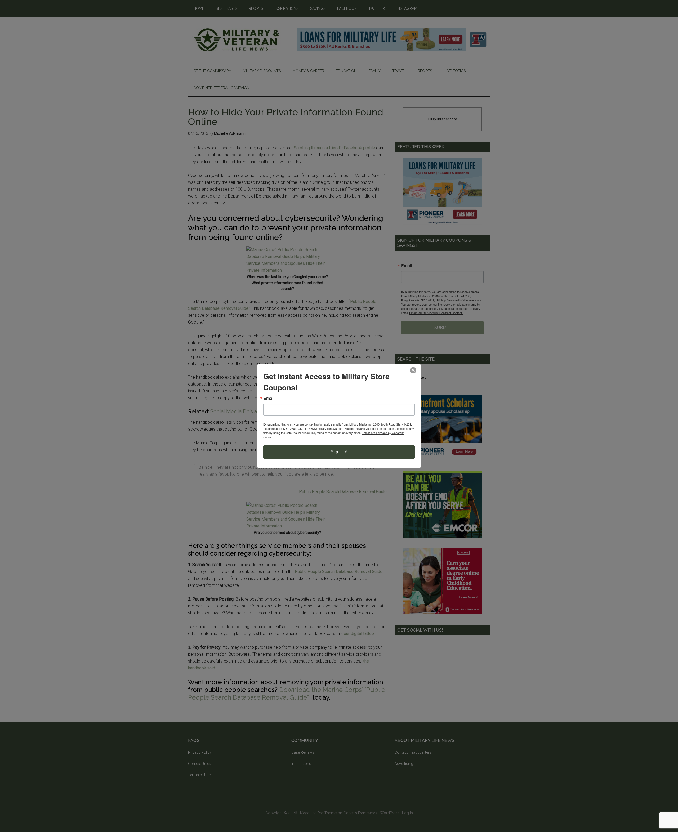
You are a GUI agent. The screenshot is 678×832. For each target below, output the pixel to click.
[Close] (413, 370)
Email (268, 398)
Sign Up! (339, 451)
